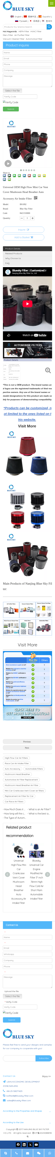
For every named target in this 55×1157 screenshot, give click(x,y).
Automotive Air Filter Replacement (21, 779)
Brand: (6, 209)
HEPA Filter (24, 31)
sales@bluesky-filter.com (19, 1100)
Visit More (27, 645)
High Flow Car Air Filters (16, 758)
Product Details (12, 248)
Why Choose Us (13, 258)
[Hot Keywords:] (49, 27)
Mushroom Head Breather (17, 774)
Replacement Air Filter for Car (19, 796)
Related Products (13, 253)
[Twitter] (30, 1144)
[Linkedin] (24, 1144)
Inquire (21, 229)
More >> (46, 1076)
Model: (6, 204)
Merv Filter (8, 35)
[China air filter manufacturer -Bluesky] (20, 1034)
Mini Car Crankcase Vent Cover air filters (24, 790)
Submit (10, 109)
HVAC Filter (36, 31)
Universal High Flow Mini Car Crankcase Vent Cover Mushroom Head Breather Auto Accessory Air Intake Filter (18, 881)
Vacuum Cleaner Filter (13, 39)
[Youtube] (36, 1144)
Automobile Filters (34, 768)
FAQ (7, 263)
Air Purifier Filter (21, 35)
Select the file (12, 90)
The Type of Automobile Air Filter (15, 817)
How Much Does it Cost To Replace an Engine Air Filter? (15, 809)
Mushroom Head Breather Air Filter (21, 785)
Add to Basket (22, 237)
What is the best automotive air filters (40, 813)
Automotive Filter (34, 39)
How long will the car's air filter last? (15, 813)
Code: (5, 213)
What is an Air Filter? (39, 809)
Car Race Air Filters (14, 801)
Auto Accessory (12, 768)
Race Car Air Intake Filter (17, 763)
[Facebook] (18, 1144)
